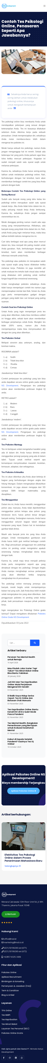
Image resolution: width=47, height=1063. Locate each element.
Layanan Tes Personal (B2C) (15, 1028)
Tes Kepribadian (9, 1019)
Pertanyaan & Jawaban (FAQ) (16, 986)
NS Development (10, 386)
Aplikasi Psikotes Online (22, 791)
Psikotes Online (9, 972)
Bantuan (11, 914)
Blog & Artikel (8, 995)
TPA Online (7, 1010)
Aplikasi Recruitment (12, 977)
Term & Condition (10, 990)
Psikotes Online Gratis (12, 1033)
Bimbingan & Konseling (13, 981)
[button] (44, 5)
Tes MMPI (6, 1015)
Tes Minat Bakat (9, 1024)
